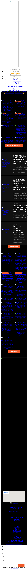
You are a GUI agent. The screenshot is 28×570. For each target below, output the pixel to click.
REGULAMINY (17, 539)
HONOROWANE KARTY (17, 85)
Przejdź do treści (14, 568)
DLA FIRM (17, 82)
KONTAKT (17, 536)
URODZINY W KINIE (17, 81)
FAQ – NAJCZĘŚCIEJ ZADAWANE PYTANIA (17, 86)
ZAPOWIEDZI (17, 519)
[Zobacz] (7, 263)
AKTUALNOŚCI (17, 520)
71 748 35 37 (16, 508)
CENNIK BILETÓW (17, 537)
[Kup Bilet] (7, 110)
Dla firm (17, 528)
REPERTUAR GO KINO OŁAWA (17, 518)
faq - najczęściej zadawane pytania (17, 541)
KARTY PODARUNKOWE (17, 79)
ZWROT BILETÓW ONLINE (17, 540)
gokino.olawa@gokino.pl (16, 507)
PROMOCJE (17, 83)
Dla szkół (16, 527)
